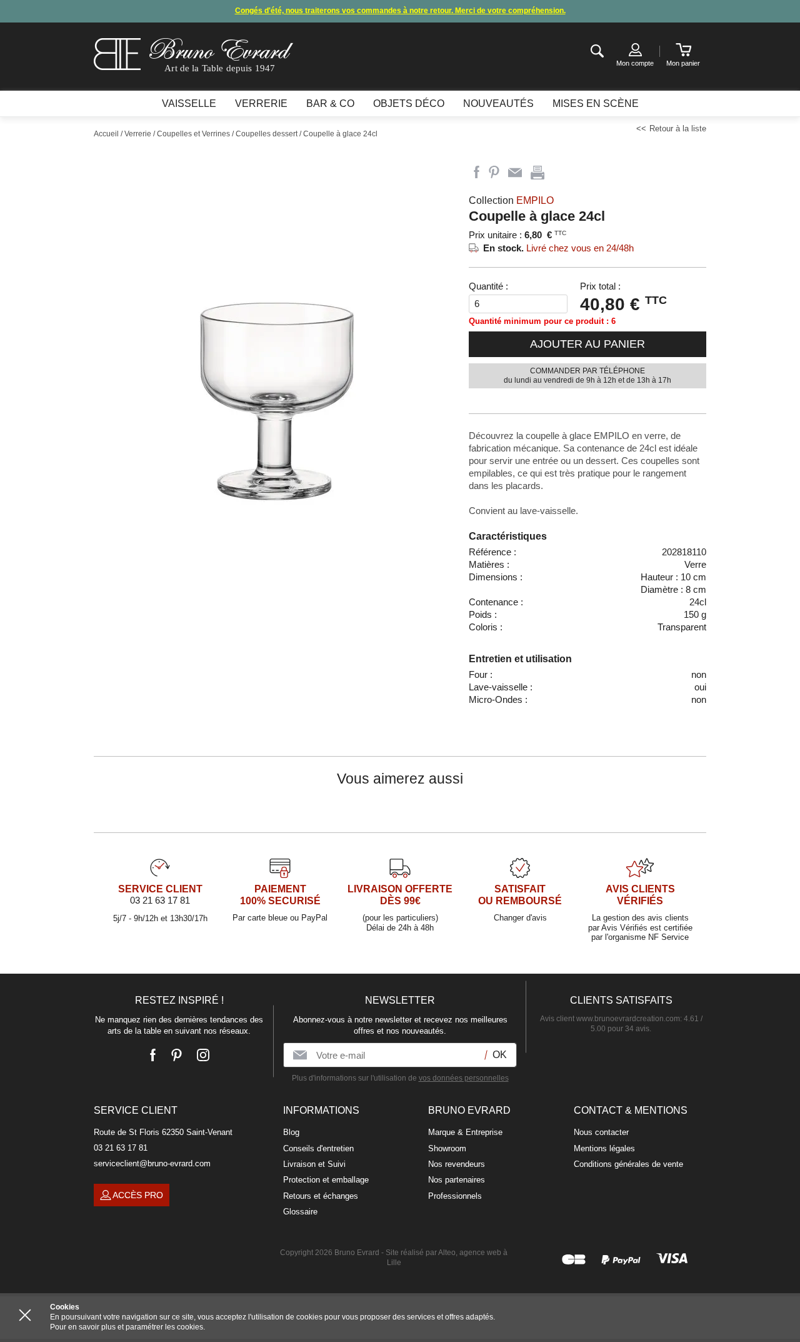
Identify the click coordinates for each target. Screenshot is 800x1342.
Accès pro (137, 1195)
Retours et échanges (320, 1196)
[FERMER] (25, 1315)
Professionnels (455, 1196)
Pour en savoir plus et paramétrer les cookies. (127, 1327)
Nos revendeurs (456, 1164)
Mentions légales (604, 1148)
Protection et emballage (326, 1179)
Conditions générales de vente (628, 1164)
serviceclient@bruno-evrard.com (152, 1163)
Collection (511, 200)
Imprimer (537, 172)
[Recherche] (597, 51)
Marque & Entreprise (465, 1132)
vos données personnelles (464, 1078)
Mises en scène (595, 103)
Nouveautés (498, 103)
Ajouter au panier (587, 344)
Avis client (610, 1018)
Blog (291, 1132)
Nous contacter (601, 1132)
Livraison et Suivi (314, 1164)
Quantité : (488, 286)
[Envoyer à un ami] (515, 172)
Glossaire (300, 1211)
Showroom (447, 1148)
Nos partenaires (456, 1179)
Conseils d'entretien (318, 1148)
